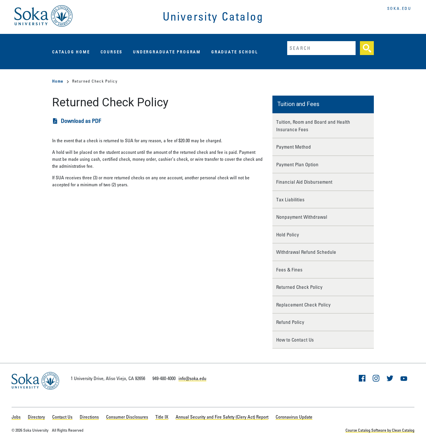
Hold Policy (287, 234)
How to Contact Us (295, 340)
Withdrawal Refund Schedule (306, 252)
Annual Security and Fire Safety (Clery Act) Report (222, 417)
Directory (36, 417)
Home (57, 81)
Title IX (161, 417)
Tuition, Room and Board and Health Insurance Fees (313, 125)
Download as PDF (81, 120)
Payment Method (293, 147)
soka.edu (399, 8)
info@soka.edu (192, 378)
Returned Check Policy (299, 287)
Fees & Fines (289, 270)
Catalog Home (71, 51)
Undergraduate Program (167, 51)
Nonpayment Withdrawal (301, 217)
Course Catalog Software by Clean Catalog (379, 430)
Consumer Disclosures (127, 417)
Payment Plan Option (297, 164)
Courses (112, 51)
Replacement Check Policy (303, 305)
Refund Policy (290, 322)
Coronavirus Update (294, 417)
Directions (89, 417)
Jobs (16, 417)
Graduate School (234, 51)
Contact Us (62, 417)
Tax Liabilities (290, 199)
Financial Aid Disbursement (304, 182)
